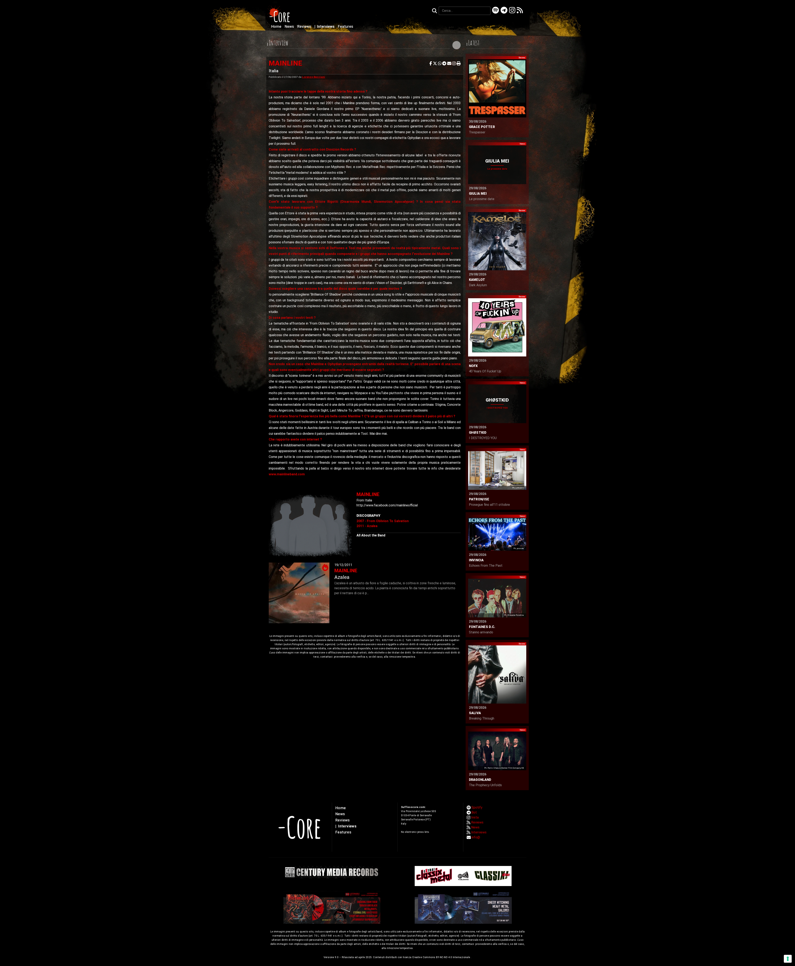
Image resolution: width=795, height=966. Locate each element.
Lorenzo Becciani (313, 76)
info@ (476, 837)
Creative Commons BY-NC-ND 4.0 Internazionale (441, 957)
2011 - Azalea (367, 526)
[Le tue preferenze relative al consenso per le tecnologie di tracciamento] (788, 959)
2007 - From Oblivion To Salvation (383, 521)
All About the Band (371, 535)
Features (345, 26)
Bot (474, 812)
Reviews (304, 26)
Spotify (476, 807)
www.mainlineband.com (287, 474)
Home (276, 26)
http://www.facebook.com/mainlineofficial (387, 505)
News (290, 26)
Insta (475, 817)
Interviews (324, 26)
